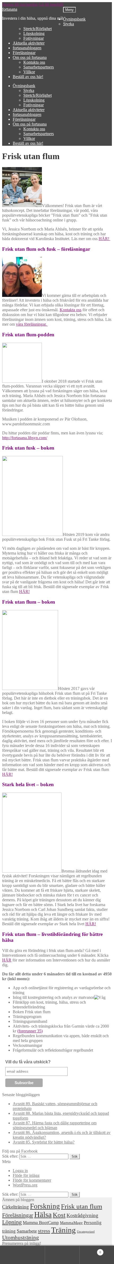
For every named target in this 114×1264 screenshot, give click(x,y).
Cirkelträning (15, 1207)
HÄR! (104, 238)
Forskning (45, 1206)
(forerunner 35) (30, 1031)
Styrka (68, 24)
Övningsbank (74, 19)
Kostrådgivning (82, 1215)
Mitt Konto (28, 1255)
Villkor (29, 72)
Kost (59, 1214)
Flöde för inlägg (26, 1175)
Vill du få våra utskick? (28, 1062)
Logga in (20, 1170)
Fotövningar (33, 38)
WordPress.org (25, 1185)
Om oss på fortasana (30, 57)
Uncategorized (86, 1231)
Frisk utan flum (81, 1206)
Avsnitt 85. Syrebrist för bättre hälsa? (43, 1142)
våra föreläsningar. (32, 324)
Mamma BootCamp (41, 1222)
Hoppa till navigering (20, 4)
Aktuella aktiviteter (29, 43)
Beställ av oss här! (28, 76)
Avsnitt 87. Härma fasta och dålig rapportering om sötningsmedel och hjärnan (55, 1125)
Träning (63, 1230)
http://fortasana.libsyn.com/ (24, 437)
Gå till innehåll (51, 4)
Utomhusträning (20, 1237)
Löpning (12, 1222)
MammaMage (71, 1223)
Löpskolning (34, 33)
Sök (62, 1255)
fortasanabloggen (27, 48)
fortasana (9, 9)
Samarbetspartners (38, 67)
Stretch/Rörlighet (37, 28)
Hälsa (43, 1214)
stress (44, 1231)
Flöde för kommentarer (32, 1180)
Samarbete (27, 1231)
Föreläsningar (24, 52)
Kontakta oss (34, 62)
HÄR (6, 960)
